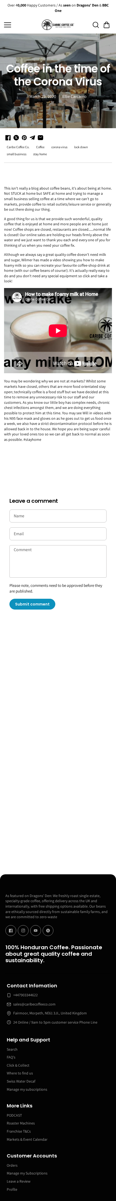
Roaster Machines (21, 1123)
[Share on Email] (40, 138)
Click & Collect (18, 1065)
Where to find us (20, 1073)
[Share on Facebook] (8, 138)
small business (16, 154)
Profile (12, 1189)
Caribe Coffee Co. (18, 147)
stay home (40, 154)
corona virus (59, 147)
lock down (81, 147)
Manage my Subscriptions (27, 1173)
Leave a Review (18, 1181)
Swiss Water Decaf (21, 1081)
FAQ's (11, 1057)
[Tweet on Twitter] (16, 138)
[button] (106, 24)
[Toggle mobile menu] (21, 25)
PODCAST (14, 1115)
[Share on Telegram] (32, 138)
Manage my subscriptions (27, 1089)
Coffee (40, 147)
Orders (12, 1165)
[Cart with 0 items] (106, 24)
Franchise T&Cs (19, 1131)
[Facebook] (10, 930)
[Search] (95, 24)
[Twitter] (48, 930)
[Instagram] (23, 930)
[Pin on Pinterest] (24, 138)
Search (12, 1049)
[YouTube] (35, 930)
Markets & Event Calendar (27, 1139)
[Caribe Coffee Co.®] (58, 24)
